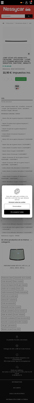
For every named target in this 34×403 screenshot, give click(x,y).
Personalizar (17, 206)
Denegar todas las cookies (17, 202)
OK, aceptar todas (17, 212)
